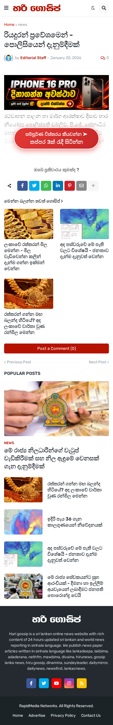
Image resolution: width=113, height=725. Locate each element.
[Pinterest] (69, 186)
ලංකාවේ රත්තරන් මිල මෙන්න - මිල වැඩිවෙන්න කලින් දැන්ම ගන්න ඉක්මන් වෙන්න (25, 256)
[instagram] (69, 683)
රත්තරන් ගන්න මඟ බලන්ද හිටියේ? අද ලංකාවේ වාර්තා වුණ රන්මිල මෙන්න (24, 323)
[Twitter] (34, 186)
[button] (6, 8)
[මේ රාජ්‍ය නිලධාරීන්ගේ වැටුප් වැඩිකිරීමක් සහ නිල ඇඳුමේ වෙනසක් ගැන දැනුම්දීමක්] (56, 408)
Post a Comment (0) (56, 348)
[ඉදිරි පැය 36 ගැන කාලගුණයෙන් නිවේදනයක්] (23, 522)
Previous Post (19, 362)
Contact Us (91, 715)
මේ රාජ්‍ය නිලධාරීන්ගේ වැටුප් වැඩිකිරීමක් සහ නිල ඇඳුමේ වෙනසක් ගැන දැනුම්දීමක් (51, 458)
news (22, 25)
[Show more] (93, 186)
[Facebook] (22, 186)
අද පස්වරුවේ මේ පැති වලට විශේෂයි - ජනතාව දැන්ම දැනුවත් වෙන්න (84, 250)
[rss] (82, 683)
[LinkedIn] (58, 186)
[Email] (81, 186)
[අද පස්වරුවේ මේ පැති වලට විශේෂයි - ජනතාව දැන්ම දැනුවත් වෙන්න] (84, 224)
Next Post (97, 362)
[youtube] (56, 683)
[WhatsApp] (46, 186)
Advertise (37, 715)
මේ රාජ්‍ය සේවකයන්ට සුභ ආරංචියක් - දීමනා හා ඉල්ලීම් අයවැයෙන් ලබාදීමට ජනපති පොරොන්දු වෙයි (75, 586)
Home (9, 25)
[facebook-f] (31, 683)
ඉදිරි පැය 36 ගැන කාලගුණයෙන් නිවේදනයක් (74, 522)
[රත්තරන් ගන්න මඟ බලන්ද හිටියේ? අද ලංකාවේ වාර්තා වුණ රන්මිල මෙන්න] (28, 294)
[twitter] (44, 683)
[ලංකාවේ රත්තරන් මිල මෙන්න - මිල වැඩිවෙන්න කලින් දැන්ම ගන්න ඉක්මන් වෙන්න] (28, 224)
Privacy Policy (63, 715)
